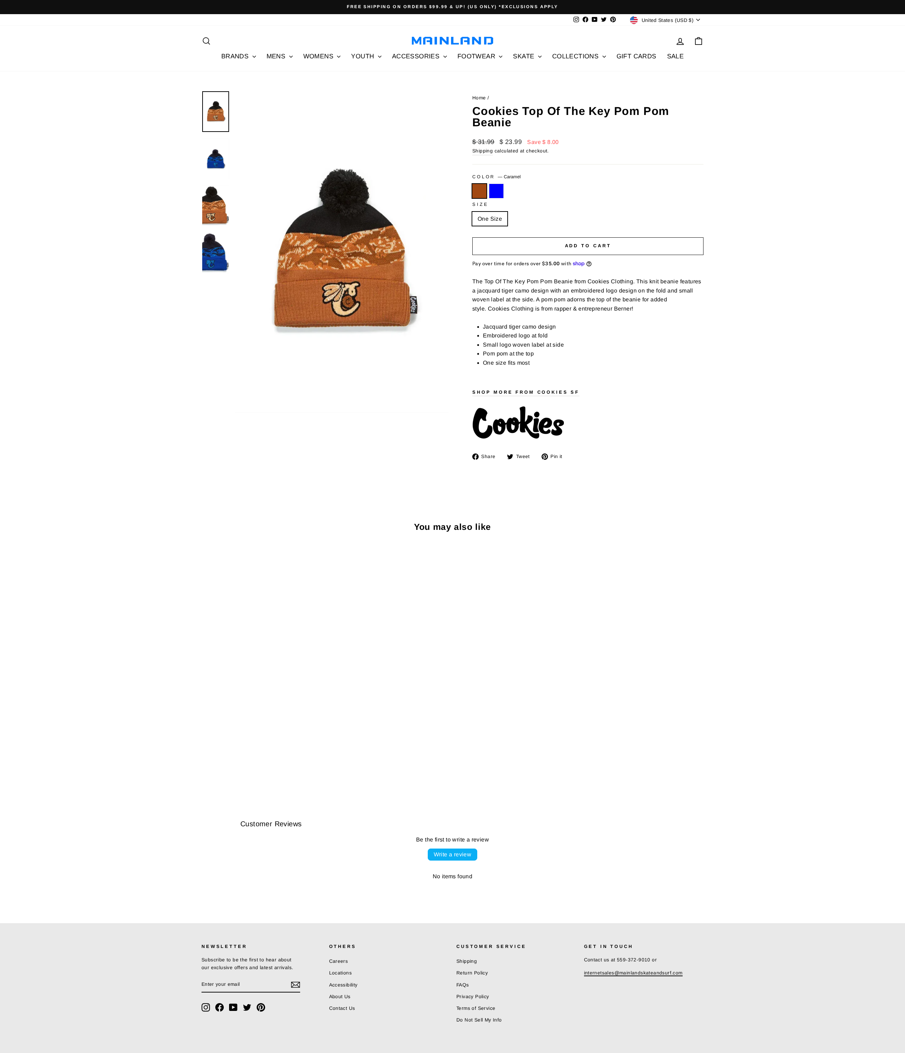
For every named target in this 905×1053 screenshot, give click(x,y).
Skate (524, 56)
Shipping (482, 151)
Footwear (477, 56)
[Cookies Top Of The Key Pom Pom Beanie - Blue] (215, 761)
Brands (236, 56)
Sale (675, 56)
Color (496, 176)
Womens (319, 56)
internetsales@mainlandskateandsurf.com (633, 973)
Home (479, 97)
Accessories (417, 56)
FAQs (462, 985)
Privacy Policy (472, 996)
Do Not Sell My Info (479, 1020)
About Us (340, 996)
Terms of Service (475, 1008)
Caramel (479, 191)
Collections (576, 56)
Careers (338, 961)
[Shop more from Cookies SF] (587, 423)
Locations (340, 973)
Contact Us (342, 1008)
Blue (496, 191)
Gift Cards (636, 56)
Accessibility (343, 985)
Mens (277, 56)
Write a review (453, 854)
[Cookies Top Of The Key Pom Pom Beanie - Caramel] (206, 761)
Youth (363, 56)
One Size (490, 219)
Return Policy (472, 973)
